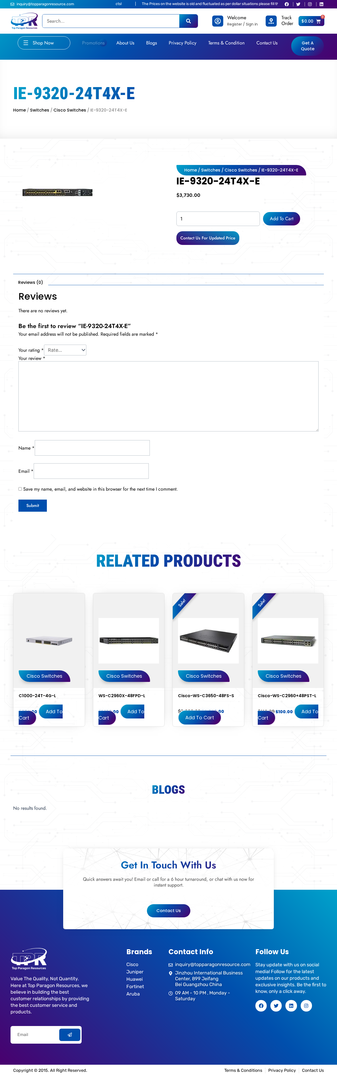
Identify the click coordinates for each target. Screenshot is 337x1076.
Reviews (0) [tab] (30, 282)
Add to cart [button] (41, 714)
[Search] (188, 21)
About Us (125, 42)
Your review (32, 358)
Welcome (236, 17)
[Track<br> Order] (271, 21)
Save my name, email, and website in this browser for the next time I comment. (100, 489)
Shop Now (43, 42)
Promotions (93, 42)
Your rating (31, 350)
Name (26, 448)
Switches (39, 110)
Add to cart (281, 218)
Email (26, 470)
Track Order (287, 20)
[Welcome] (217, 21)
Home (19, 110)
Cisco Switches (69, 110)
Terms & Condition (226, 42)
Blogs (151, 42)
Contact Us (266, 42)
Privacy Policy (182, 42)
